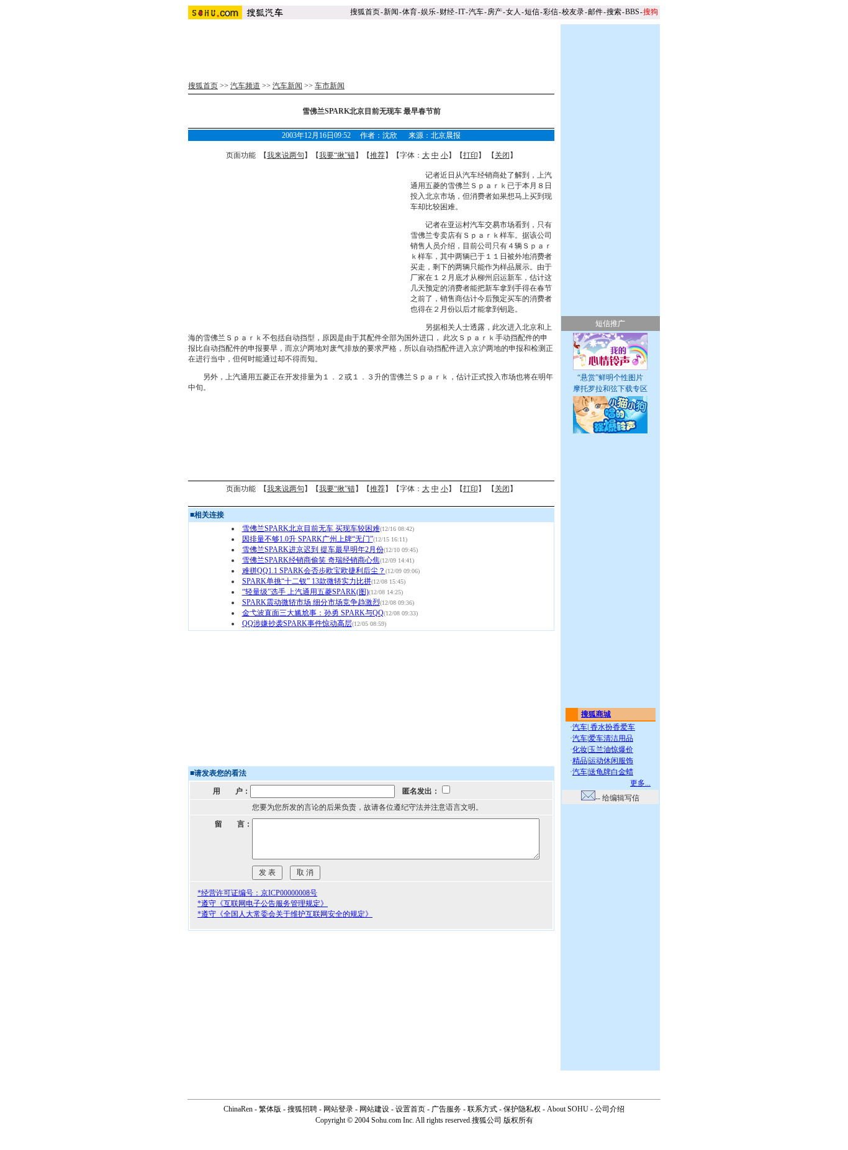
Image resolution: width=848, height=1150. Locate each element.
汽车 (476, 11)
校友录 (573, 11)
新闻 (391, 11)
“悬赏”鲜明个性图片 (610, 377)
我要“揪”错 (337, 155)
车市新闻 (330, 85)
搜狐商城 (596, 714)
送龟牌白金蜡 (611, 771)
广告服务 (446, 1109)
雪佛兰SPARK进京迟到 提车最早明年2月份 (313, 549)
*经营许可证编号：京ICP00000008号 (257, 893)
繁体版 (270, 1109)
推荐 (377, 155)
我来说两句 (285, 155)
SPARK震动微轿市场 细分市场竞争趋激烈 (311, 602)
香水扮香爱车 (612, 727)
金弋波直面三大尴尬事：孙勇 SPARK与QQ (313, 613)
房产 (494, 11)
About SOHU (568, 1109)
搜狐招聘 (302, 1109)
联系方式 (482, 1109)
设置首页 (410, 1109)
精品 (579, 760)
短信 (532, 11)
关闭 (502, 155)
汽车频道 (245, 85)
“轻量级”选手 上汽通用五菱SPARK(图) (305, 591)
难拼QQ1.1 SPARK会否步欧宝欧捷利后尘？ (314, 570)
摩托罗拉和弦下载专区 (610, 388)
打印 (470, 155)
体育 (409, 11)
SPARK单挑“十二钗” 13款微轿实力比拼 (306, 581)
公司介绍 (610, 1109)
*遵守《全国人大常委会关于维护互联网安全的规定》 (284, 914)
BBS (632, 11)
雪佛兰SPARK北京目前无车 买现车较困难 (311, 528)
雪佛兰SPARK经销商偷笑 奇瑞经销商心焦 (311, 560)
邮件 (595, 11)
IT (461, 11)
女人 (513, 11)
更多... (640, 783)
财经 (447, 11)
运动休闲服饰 (611, 760)
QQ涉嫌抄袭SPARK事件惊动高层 (297, 623)
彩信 (550, 11)
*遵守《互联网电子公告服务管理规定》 (262, 903)
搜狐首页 (365, 11)
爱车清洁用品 (611, 738)
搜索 (614, 11)
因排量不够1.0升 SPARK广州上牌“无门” (307, 539)
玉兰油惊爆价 (611, 749)
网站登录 (338, 1109)
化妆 (579, 749)
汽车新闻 (287, 85)
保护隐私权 (522, 1109)
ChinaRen (238, 1109)
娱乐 (428, 11)
